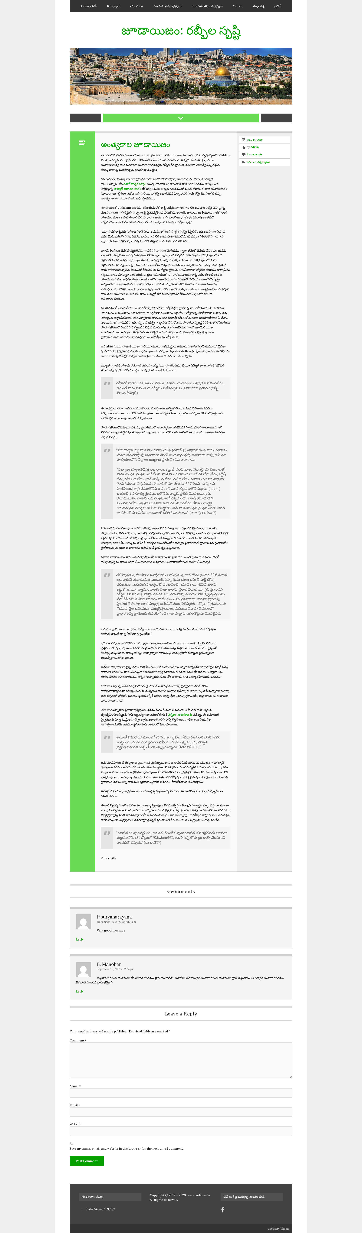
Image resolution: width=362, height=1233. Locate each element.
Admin (255, 147)
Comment (78, 1040)
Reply (80, 939)
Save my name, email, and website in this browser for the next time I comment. (127, 1148)
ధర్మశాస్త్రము (263, 161)
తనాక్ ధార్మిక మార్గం (134, 184)
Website (75, 1124)
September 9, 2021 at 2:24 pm (115, 969)
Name (75, 1086)
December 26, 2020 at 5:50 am (116, 922)
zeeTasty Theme (278, 1228)
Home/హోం (89, 6)
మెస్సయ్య (258, 6)
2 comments (254, 154)
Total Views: (95, 1209)
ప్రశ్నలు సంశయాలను (180, 714)
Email (75, 1105)
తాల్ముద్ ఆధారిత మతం (127, 189)
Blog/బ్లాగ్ (113, 6)
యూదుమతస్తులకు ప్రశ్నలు (207, 6)
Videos (238, 6)
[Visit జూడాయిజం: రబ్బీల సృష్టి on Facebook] (223, 1211)
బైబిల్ (277, 6)
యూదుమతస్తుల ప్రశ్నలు (167, 6)
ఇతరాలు (251, 161)
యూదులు (136, 6)
